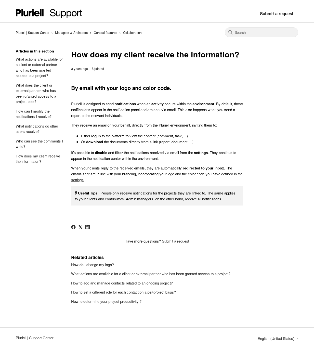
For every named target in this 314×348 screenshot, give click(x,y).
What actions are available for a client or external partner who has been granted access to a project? (39, 67)
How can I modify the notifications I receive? (34, 113)
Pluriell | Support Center (32, 32)
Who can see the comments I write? (39, 143)
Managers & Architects (71, 32)
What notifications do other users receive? (37, 128)
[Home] (49, 13)
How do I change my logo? (92, 264)
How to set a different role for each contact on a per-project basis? (123, 292)
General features (105, 32)
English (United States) (276, 338)
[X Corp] (80, 227)
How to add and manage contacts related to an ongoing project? (122, 282)
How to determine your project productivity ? (106, 301)
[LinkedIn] (87, 227)
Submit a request (276, 13)
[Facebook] (73, 227)
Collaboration (132, 32)
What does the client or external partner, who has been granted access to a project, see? (36, 93)
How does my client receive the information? (38, 158)
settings (77, 179)
